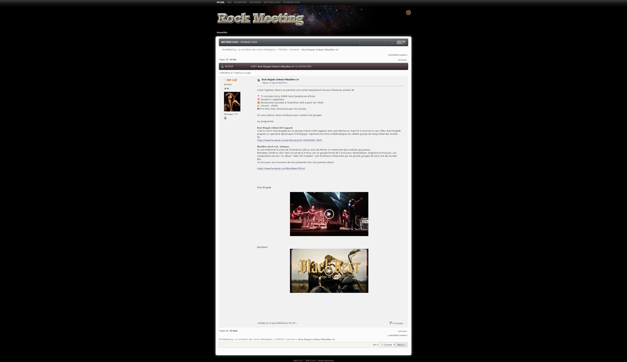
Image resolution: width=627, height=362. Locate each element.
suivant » (403, 55)
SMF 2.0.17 (298, 360)
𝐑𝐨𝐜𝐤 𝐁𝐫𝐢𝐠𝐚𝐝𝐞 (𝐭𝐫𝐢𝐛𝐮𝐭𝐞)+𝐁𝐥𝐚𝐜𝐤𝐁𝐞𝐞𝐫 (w (280, 79)
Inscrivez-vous (249, 42)
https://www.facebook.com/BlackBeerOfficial (281, 168)
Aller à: (376, 345)
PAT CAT (232, 80)
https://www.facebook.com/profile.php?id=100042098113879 (289, 140)
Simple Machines (326, 360)
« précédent (393, 55)
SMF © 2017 (311, 360)
